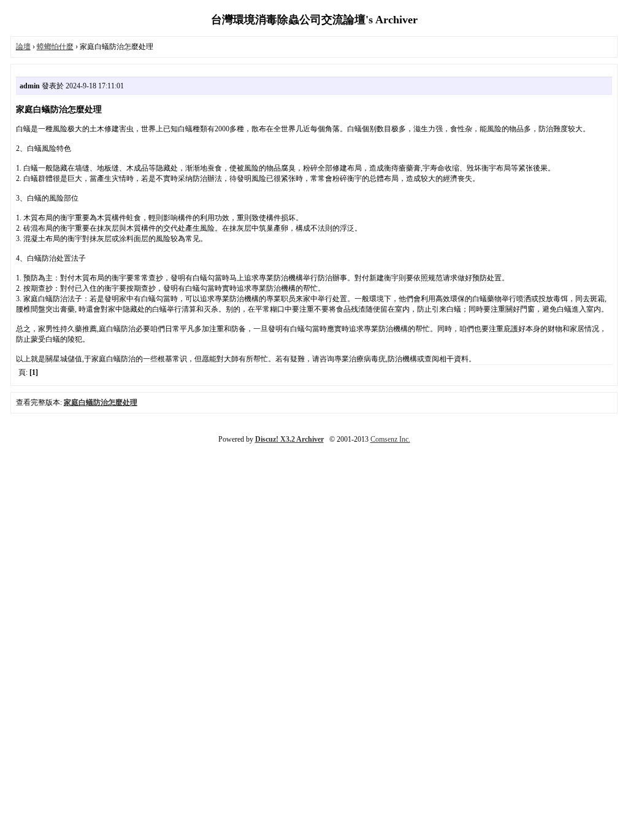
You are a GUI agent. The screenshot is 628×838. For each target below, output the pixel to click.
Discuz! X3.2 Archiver (289, 439)
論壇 (23, 46)
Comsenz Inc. (390, 439)
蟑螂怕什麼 (55, 46)
